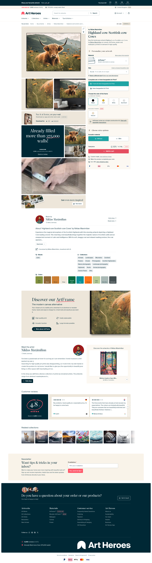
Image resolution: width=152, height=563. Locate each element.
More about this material (122, 55)
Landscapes (89, 258)
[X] (38, 533)
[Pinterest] (32, 533)
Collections (35, 18)
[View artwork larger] (83, 28)
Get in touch (125, 498)
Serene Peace (82, 271)
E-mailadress (72, 462)
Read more (111, 221)
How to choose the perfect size (120, 68)
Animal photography (99, 267)
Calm (38, 258)
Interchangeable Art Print (101, 88)
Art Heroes (110, 508)
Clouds (87, 261)
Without (99, 139)
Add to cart (110, 151)
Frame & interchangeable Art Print (104, 84)
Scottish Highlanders (109, 261)
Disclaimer (71, 555)
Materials (55, 18)
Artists (45, 18)
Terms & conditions (62, 555)
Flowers (80, 261)
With (119, 139)
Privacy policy (91, 555)
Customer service (85, 508)
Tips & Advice (67, 18)
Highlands (81, 267)
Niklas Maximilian (96, 29)
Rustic (89, 267)
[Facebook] (35, 533)
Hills (90, 271)
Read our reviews (43, 154)
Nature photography (84, 264)
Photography (96, 261)
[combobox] (71, 13)
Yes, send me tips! (75, 471)
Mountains (99, 258)
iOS (49, 121)
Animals (80, 258)
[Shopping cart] (129, 13)
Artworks (24, 18)
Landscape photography (100, 264)
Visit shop (111, 218)
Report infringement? (81, 555)
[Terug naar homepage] (31, 13)
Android (55, 121)
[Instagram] (29, 533)
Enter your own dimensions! (104, 75)
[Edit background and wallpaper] (83, 31)
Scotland (107, 258)
